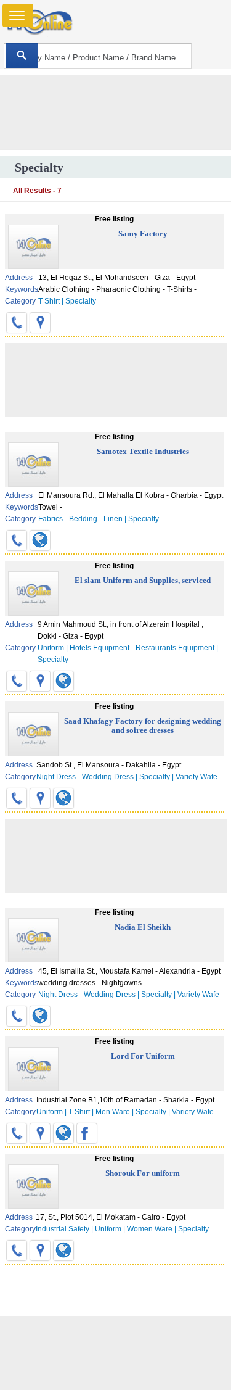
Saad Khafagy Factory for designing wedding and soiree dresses (142, 725)
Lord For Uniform (143, 1056)
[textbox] (98, 56)
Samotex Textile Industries (143, 451)
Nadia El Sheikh (143, 927)
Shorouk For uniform (142, 1173)
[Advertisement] (115, 1353)
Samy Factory (143, 233)
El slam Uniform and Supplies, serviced (143, 580)
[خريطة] (40, 323)
